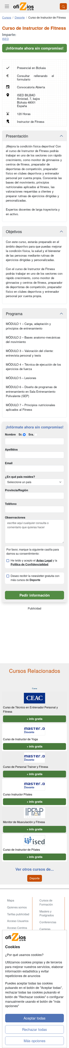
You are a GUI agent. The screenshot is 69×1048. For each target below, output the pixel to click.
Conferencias (47, 922)
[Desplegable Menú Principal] (7, 6)
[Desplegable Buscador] (63, 6)
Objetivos (14, 231)
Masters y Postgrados (46, 913)
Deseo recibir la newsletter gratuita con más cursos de (35, 578)
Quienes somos (17, 907)
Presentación (17, 136)
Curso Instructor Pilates (17, 794)
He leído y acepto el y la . (34, 562)
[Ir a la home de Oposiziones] (23, 6)
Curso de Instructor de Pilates (21, 849)
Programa (14, 313)
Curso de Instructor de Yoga (20, 739)
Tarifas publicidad (18, 914)
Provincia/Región (16, 490)
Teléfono (11, 504)
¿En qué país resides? (20, 477)
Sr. (20, 434)
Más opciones (34, 1040)
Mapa (10, 900)
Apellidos (11, 449)
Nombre (10, 434)
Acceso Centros (17, 928)
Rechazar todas (34, 1029)
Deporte (35, 878)
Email (8, 463)
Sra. (31, 434)
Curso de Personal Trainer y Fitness (25, 767)
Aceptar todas (34, 1018)
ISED (5, 39)
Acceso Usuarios (17, 921)
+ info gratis (34, 719)
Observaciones (15, 517)
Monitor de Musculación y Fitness (24, 822)
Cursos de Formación (46, 902)
